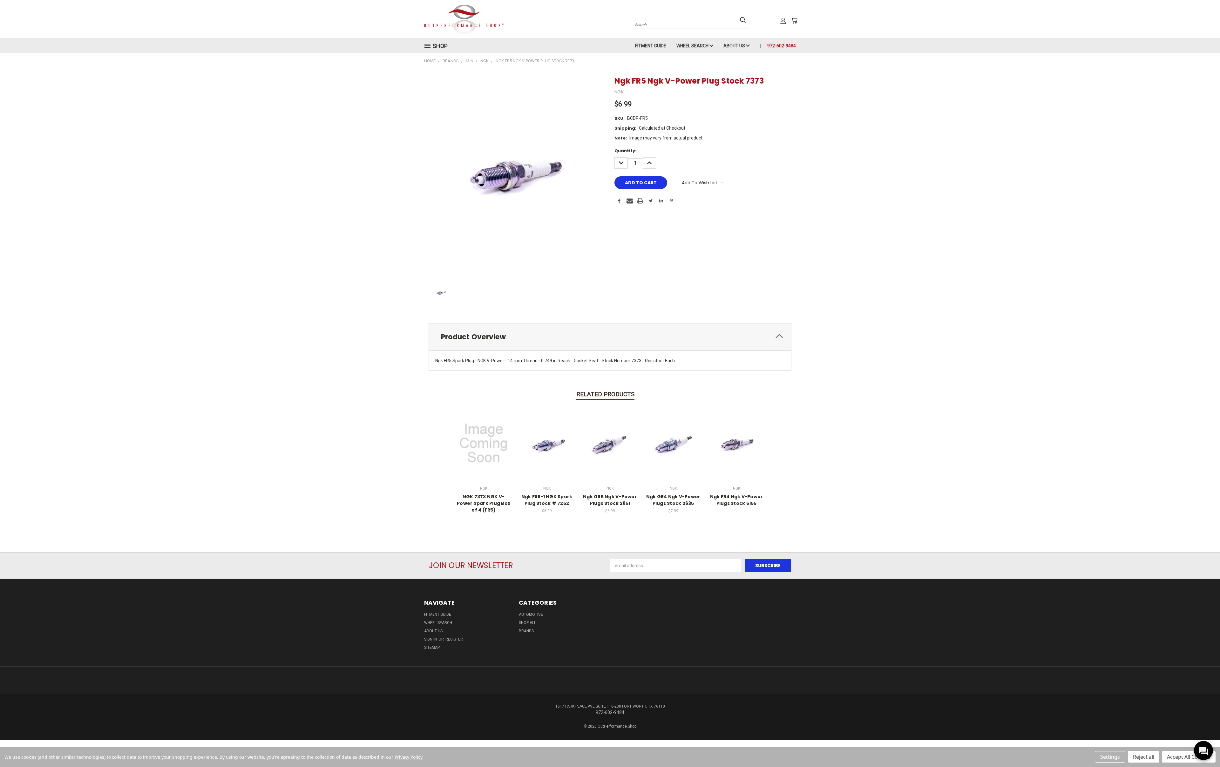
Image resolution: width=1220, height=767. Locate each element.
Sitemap (432, 647)
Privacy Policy (408, 757)
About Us (734, 45)
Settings (1110, 756)
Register (454, 639)
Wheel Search (692, 45)
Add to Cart (547, 442)
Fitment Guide (650, 45)
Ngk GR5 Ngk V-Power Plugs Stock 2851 (610, 499)
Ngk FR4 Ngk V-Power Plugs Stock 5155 (736, 499)
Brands (526, 631)
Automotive (531, 614)
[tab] (610, 337)
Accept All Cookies (1188, 756)
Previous (1203, 747)
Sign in (431, 639)
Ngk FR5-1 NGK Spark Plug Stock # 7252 (547, 499)
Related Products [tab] (605, 394)
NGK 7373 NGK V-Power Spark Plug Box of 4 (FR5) (483, 503)
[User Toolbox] (783, 20)
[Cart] (794, 20)
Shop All (527, 623)
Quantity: (625, 151)
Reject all (1143, 756)
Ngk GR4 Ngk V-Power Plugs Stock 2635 (673, 499)
